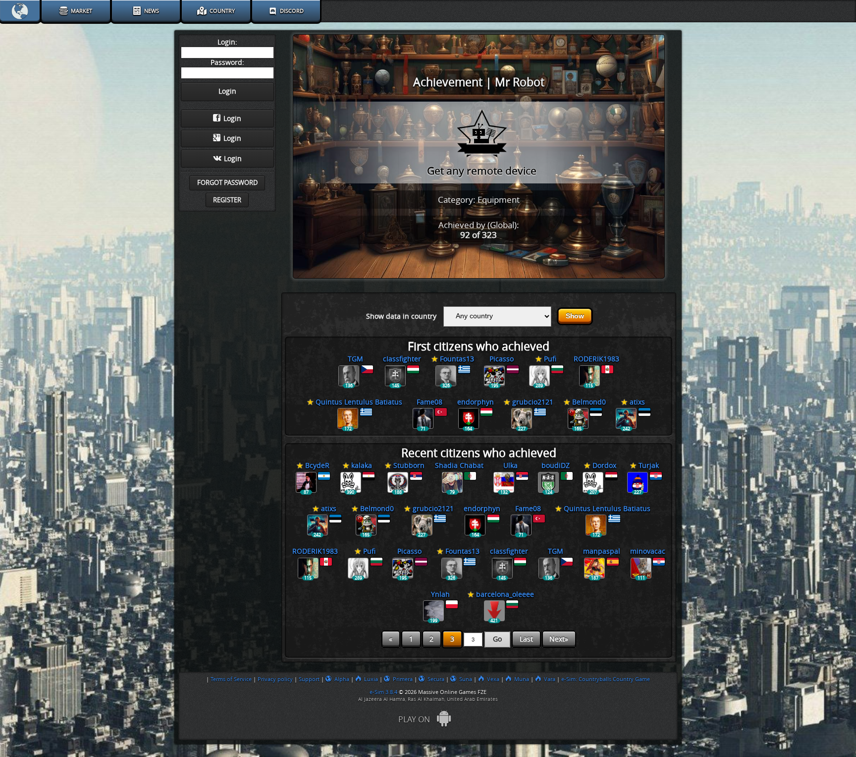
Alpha (341, 679)
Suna (465, 679)
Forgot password (227, 182)
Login (232, 119)
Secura (436, 679)
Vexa (493, 679)
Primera (403, 679)
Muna (521, 679)
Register (227, 200)
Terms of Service (231, 679)
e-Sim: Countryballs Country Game (605, 679)
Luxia (371, 679)
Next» (558, 639)
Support (309, 679)
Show (575, 316)
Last (526, 639)
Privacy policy (275, 679)
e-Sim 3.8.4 (383, 692)
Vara (549, 679)
